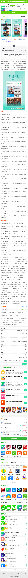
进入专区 (25, 466)
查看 (26, 371)
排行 (18, 4)
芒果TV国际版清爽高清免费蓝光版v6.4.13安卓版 (14, 401)
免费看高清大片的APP (22, 39)
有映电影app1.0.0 (10, 370)
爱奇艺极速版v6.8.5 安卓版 (12, 382)
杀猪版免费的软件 (5, 39)
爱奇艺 (3, 41)
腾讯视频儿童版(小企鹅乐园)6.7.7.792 (14, 376)
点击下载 (14, 12)
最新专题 (17, 573)
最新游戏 (3, 573)
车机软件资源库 (13, 39)
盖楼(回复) (25, 425)
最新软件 (10, 573)
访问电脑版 (16, 576)
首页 (2, 4)
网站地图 (11, 576)
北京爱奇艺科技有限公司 (22, 330)
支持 (21, 425)
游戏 (8, 4)
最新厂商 (24, 573)
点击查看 (25, 344)
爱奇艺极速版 (8, 41)
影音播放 (10, 10)
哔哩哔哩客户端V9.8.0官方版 (12, 395)
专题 (23, 4)
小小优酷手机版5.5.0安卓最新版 (13, 389)
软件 (13, 4)
